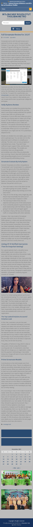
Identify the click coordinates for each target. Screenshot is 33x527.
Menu (18, 29)
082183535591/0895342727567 (17, 1)
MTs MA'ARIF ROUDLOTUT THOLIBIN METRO (16, 15)
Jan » (18, 468)
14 (7, 459)
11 (25, 457)
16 (16, 459)
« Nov (14, 468)
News (3, 9)
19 (29, 459)
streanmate (5, 95)
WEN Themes (17, 525)
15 (12, 459)
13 (3, 459)
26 (29, 461)
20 (3, 461)
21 (7, 461)
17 (20, 459)
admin (13, 37)
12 (29, 457)
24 (20, 461)
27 (3, 464)
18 (25, 459)
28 (7, 464)
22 (12, 461)
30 (16, 464)
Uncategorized (7, 424)
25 (25, 461)
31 (20, 464)
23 (16, 461)
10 (20, 457)
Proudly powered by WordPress (11, 523)
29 (12, 464)
